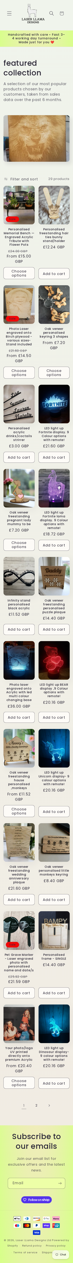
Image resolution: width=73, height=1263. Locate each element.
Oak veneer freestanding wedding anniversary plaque (19, 874)
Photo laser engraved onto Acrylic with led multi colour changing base (19, 692)
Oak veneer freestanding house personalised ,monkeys (19, 780)
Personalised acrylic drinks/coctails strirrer (19, 434)
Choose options (18, 273)
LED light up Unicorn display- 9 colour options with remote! (54, 778)
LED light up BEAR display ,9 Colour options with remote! (54, 690)
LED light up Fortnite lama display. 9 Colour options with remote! (54, 520)
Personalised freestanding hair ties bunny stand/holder (54, 235)
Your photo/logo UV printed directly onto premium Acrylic (19, 1054)
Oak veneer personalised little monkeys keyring (54, 871)
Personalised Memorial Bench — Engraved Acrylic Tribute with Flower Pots (19, 237)
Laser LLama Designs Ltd (33, 1240)
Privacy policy (56, 1245)
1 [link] (24, 1105)
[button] (9, 13)
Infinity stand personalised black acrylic (19, 604)
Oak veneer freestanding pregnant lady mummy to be (19, 518)
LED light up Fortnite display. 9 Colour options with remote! (54, 434)
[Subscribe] (60, 1183)
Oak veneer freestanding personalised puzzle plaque (53, 606)
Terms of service (25, 1252)
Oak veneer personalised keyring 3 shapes (54, 333)
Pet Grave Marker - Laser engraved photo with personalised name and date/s (19, 962)
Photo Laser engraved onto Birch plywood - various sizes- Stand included (19, 336)
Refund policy (32, 1245)
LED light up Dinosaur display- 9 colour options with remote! (54, 1054)
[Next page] (49, 1105)
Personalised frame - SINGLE (53, 957)
